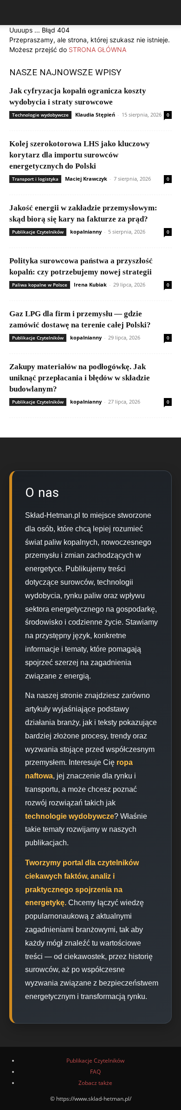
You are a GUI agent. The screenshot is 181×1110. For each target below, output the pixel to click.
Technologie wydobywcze (40, 114)
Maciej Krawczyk (86, 178)
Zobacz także (95, 1083)
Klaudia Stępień (95, 114)
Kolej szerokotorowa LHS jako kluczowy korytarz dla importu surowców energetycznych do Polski (79, 154)
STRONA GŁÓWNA (97, 49)
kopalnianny (86, 231)
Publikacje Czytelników (38, 232)
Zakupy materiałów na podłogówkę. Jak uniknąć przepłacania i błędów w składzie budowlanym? (79, 377)
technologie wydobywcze (69, 816)
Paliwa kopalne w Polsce (39, 284)
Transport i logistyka (35, 179)
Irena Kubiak (90, 284)
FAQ (95, 1072)
